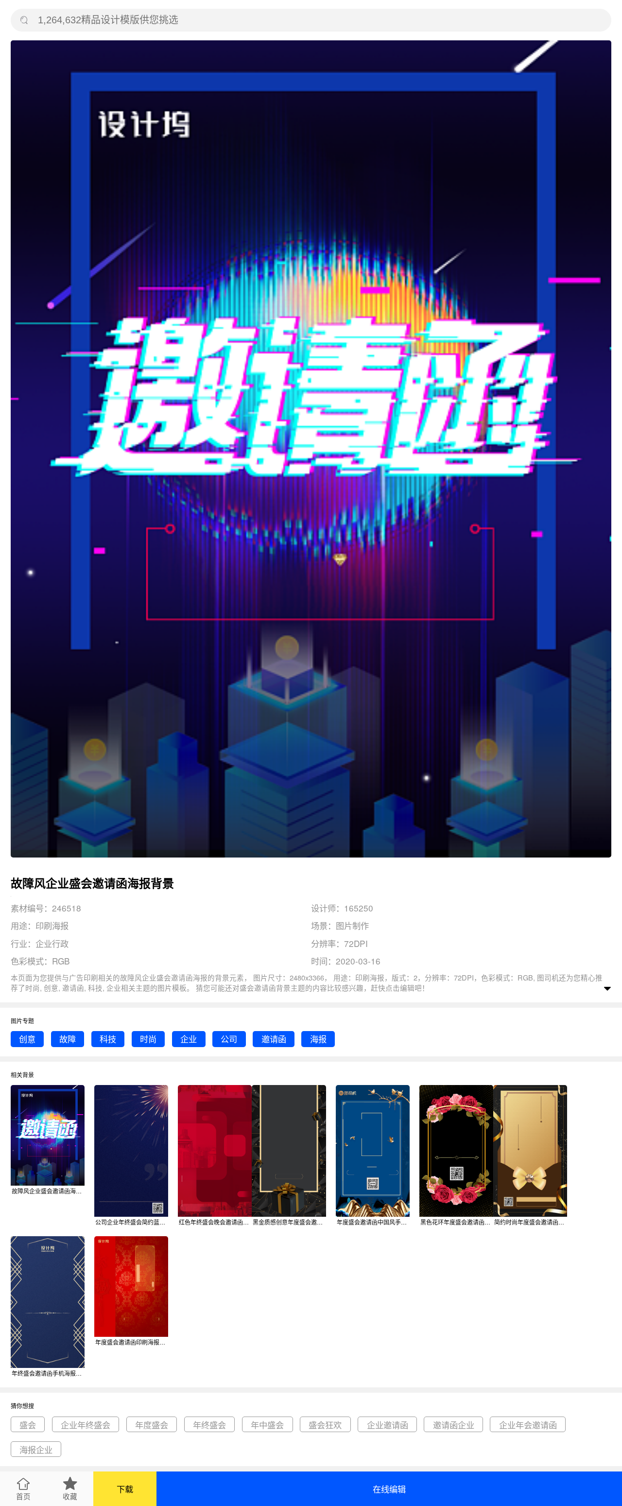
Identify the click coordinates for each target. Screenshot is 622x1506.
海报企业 (35, 1449)
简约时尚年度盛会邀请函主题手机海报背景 (530, 1222)
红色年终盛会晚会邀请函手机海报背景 (215, 1222)
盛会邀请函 (258, 987)
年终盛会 (209, 1424)
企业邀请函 (387, 1424)
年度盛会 (151, 1424)
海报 (318, 1039)
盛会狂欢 (325, 1424)
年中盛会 (267, 1424)
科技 (108, 1039)
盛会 (27, 1424)
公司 (229, 1039)
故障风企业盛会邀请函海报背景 (48, 1191)
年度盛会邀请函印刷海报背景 (131, 1342)
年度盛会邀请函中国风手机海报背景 (373, 1222)
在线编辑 (389, 1489)
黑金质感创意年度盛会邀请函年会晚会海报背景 (289, 1222)
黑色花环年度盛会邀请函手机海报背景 (456, 1222)
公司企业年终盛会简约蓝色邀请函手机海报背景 (131, 1222)
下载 (125, 1489)
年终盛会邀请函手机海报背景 (48, 1373)
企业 (188, 1039)
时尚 (148, 1039)
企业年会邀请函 (528, 1424)
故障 (67, 1039)
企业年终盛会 (85, 1424)
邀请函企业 (453, 1424)
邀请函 (273, 1039)
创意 (27, 1039)
